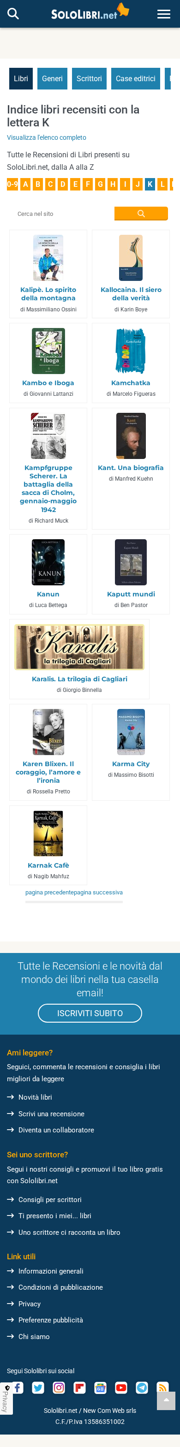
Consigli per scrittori (50, 1200)
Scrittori (89, 78)
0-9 (12, 184)
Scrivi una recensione (51, 1114)
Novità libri (35, 1097)
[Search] (13, 14)
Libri (21, 78)
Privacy (29, 1304)
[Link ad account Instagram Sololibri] (58, 1387)
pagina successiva (98, 892)
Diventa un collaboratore (56, 1130)
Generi (52, 78)
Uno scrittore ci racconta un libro (69, 1232)
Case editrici (136, 78)
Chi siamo (34, 1337)
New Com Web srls (109, 1410)
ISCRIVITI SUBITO (90, 1013)
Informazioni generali (51, 1271)
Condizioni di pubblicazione (60, 1287)
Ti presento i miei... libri (54, 1216)
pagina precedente (49, 892)
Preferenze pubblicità (50, 1320)
